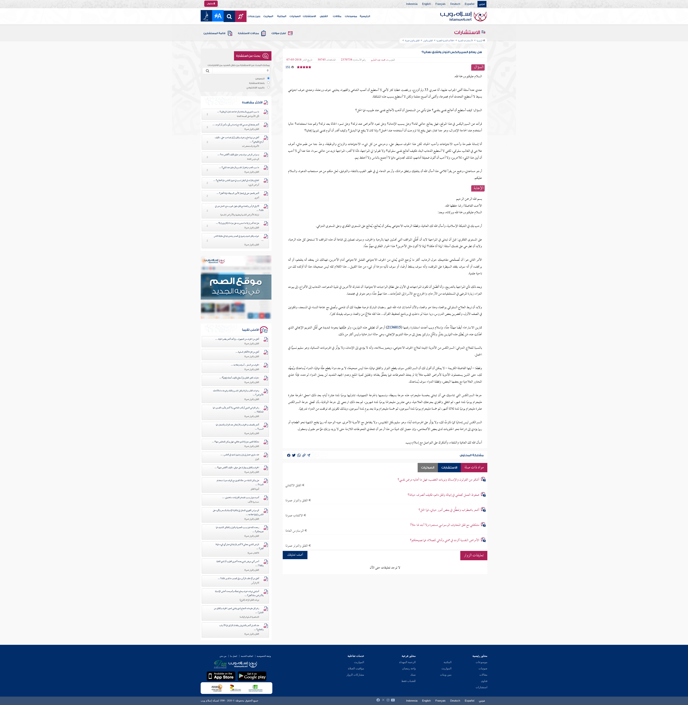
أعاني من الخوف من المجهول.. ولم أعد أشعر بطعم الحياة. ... (237, 339)
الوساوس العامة (295, 530)
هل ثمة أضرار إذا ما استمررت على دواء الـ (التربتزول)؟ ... (237, 223)
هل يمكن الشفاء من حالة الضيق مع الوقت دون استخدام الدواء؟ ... (240, 482)
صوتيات (483, 668)
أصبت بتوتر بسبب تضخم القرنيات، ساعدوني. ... (240, 497)
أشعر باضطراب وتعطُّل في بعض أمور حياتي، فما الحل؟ (449, 510)
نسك (413, 674)
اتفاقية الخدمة (247, 656)
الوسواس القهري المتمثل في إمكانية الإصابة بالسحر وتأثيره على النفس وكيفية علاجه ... (238, 512)
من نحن (222, 656)
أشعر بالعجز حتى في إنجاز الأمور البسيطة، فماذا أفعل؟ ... (238, 193)
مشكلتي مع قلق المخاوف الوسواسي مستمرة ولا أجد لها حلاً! (444, 525)
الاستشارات (309, 16)
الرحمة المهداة (407, 662)
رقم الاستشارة (256, 83)
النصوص (259, 78)
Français (440, 4)
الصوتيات (295, 16)
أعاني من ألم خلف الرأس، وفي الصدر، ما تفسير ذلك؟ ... (238, 578)
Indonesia (411, 4)
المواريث (268, 16)
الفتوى (324, 16)
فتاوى (484, 681)
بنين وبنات (254, 16)
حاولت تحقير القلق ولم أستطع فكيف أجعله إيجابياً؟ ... (239, 378)
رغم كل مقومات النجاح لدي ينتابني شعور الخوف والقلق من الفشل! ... (239, 610)
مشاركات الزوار (355, 674)
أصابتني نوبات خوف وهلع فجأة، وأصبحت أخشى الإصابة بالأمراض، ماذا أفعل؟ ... (239, 593)
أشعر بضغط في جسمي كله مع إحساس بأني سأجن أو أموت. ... (235, 125)
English (426, 4)
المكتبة (281, 16)
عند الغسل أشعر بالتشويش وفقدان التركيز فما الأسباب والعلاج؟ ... (241, 627)
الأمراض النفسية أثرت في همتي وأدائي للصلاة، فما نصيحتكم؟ (444, 540)
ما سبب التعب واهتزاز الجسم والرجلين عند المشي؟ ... (239, 167)
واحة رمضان (409, 668)
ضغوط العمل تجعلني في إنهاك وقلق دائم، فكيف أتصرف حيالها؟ (443, 495)
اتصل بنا (233, 656)
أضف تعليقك (295, 554)
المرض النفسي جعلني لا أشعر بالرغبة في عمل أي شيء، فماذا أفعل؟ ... (240, 546)
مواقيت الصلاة (356, 668)
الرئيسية (365, 16)
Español (469, 4)
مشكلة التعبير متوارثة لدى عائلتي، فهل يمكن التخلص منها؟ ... (235, 442)
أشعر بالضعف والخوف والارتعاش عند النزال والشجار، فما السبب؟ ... (240, 427)
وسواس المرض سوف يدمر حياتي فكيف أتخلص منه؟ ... (238, 154)
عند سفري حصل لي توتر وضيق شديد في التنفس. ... (240, 455)
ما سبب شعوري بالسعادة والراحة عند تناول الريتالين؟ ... (238, 112)
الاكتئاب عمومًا (294, 515)
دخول (210, 3)
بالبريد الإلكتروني (255, 87)
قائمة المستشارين (214, 33)
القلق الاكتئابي (293, 485)
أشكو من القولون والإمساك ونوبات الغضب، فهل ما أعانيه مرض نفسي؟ (438, 479)
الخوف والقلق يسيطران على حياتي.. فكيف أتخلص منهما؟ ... (237, 467)
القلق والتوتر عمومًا (297, 500)
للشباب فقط (408, 681)
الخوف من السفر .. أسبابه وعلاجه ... (245, 365)
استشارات (481, 687)
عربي (482, 4)
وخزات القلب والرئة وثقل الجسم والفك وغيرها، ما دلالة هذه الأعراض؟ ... (238, 393)
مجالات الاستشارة (248, 33)
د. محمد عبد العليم (379, 60)
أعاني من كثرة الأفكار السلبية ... (247, 352)
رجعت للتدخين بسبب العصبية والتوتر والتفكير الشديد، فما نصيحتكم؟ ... (240, 529)
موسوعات (351, 16)
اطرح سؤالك (278, 33)
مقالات (337, 16)
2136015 (394, 327)
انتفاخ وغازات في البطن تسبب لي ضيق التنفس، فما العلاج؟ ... (236, 180)
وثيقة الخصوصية (264, 656)
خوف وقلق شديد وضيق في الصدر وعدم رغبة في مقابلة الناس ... (239, 238)
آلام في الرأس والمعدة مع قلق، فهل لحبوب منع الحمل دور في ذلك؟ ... (239, 208)
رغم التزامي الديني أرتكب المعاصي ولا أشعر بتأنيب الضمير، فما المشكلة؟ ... (238, 410)
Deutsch (455, 4)
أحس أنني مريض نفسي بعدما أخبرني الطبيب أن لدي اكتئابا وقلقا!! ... (240, 563)
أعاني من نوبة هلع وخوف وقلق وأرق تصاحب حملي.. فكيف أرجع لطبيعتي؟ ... (239, 139)
